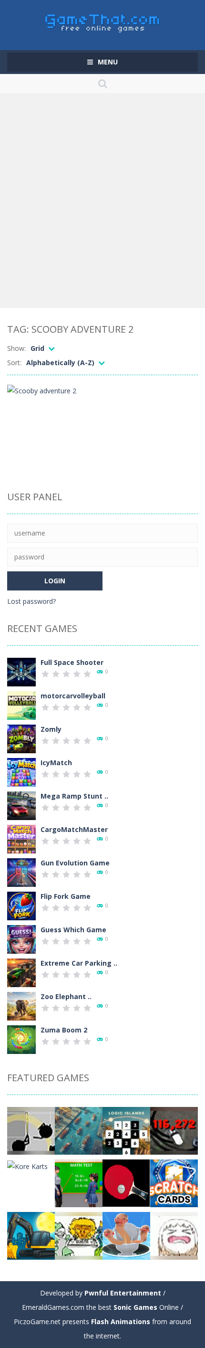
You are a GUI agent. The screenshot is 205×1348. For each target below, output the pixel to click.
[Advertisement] (102, 200)
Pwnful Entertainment (122, 1292)
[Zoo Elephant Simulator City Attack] (21, 1005)
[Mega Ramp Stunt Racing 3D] (21, 805)
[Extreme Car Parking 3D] (21, 972)
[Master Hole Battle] (126, 1235)
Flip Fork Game (66, 896)
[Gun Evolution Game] (21, 871)
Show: (16, 348)
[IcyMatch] (21, 771)
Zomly (51, 729)
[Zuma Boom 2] (21, 1038)
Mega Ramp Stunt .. (74, 795)
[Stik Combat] (31, 1130)
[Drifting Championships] (174, 1130)
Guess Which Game (73, 929)
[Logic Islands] (126, 1130)
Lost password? (31, 601)
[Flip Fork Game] (21, 905)
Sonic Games (135, 1307)
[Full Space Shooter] (21, 671)
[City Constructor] (31, 1235)
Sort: (14, 362)
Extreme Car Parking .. (79, 963)
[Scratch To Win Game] (174, 1182)
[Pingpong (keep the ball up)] (126, 1182)
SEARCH (102, 83)
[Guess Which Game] (21, 938)
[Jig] (78, 1235)
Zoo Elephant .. (66, 996)
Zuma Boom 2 (64, 1029)
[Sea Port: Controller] (78, 1130)
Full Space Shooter (72, 662)
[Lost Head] (174, 1235)
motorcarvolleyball (73, 695)
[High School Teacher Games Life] (78, 1182)
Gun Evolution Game (75, 862)
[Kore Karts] (27, 1165)
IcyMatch (56, 762)
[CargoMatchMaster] (21, 838)
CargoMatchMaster (74, 829)
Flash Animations (120, 1321)
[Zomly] (21, 738)
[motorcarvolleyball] (21, 704)
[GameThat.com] (102, 20)
